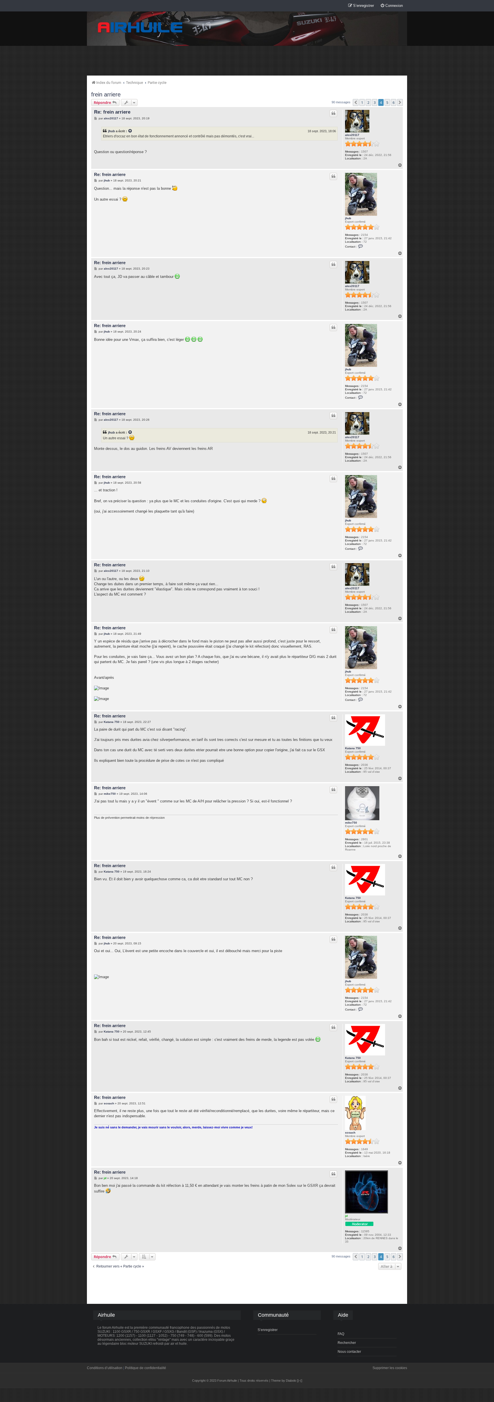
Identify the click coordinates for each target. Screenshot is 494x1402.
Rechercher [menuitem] (347, 1343)
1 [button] (362, 102)
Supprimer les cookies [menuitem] (390, 1368)
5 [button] (387, 102)
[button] (355, 102)
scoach (350, 1132)
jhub (111, 131)
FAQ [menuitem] (341, 1334)
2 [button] (368, 102)
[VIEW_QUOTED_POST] (130, 131)
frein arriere (106, 94)
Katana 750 (353, 748)
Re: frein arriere (112, 112)
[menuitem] (391, 6)
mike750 (351, 822)
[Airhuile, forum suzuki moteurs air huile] (140, 27)
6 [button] (394, 102)
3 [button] (375, 102)
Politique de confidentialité (145, 1368)
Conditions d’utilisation (104, 1368)
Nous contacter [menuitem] (349, 1352)
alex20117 (352, 135)
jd (346, 1215)
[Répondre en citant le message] (333, 113)
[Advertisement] (247, 60)
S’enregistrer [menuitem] (268, 1330)
